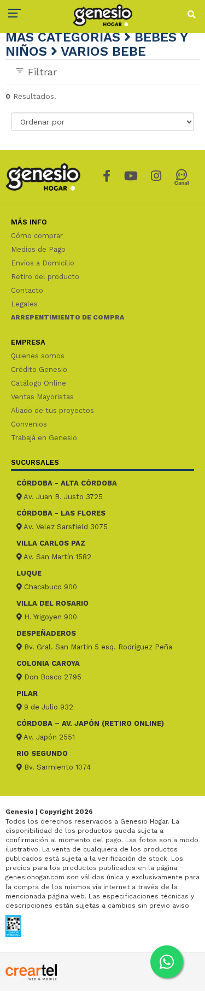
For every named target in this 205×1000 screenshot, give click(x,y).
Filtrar (41, 72)
